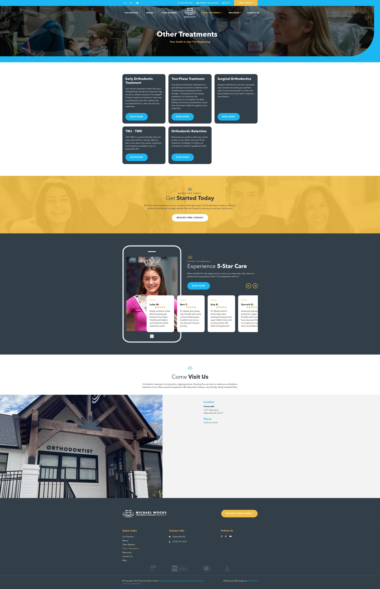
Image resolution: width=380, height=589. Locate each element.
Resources (234, 13)
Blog (124, 561)
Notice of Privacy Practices (191, 581)
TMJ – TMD (133, 131)
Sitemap (162, 581)
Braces (149, 13)
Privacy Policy (173, 581)
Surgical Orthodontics (234, 79)
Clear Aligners (169, 13)
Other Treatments (210, 13)
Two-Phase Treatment (187, 79)
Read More (136, 117)
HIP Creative (252, 581)
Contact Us (253, 13)
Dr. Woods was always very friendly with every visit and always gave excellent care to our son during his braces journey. (190, 318)
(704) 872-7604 (211, 423)
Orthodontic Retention (189, 131)
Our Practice (131, 13)
